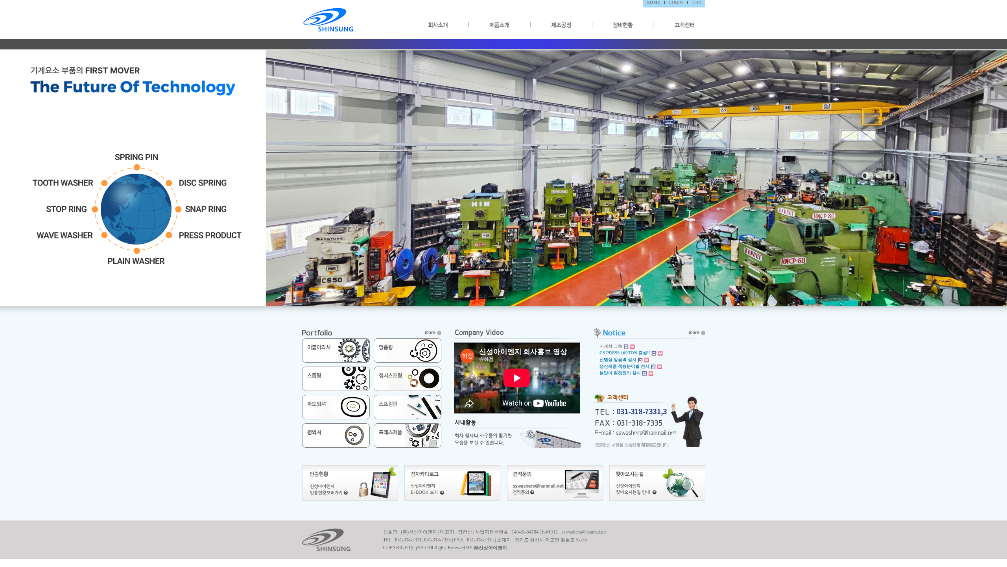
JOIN (696, 2)
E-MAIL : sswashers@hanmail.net (574, 532)
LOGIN (676, 2)
